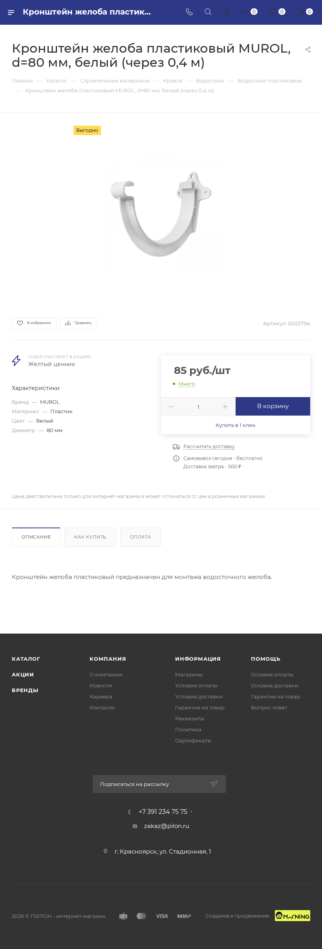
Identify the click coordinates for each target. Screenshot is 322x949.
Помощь (265, 659)
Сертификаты (193, 740)
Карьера (101, 696)
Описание (36, 537)
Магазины (189, 674)
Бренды (25, 690)
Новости (101, 685)
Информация (198, 659)
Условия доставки (199, 696)
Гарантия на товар (200, 707)
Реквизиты (189, 718)
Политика (188, 729)
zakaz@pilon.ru (166, 826)
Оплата (140, 537)
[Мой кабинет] (226, 12)
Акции (23, 674)
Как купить (90, 537)
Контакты (102, 707)
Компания (108, 659)
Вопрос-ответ (269, 707)
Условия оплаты (196, 685)
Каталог (26, 659)
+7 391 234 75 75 (163, 812)
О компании (106, 674)
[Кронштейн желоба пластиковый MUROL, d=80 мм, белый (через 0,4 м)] (161, 214)
